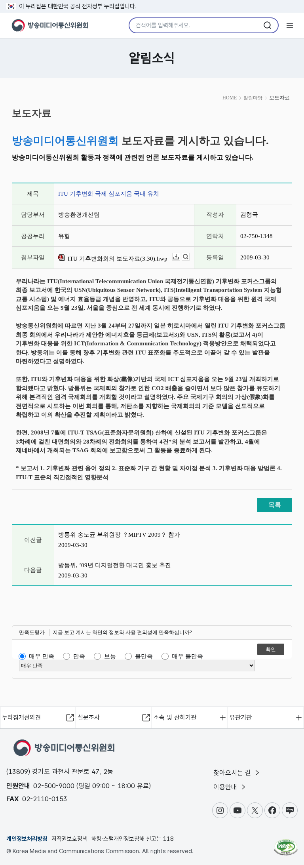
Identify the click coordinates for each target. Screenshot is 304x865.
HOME (229, 98)
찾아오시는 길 (233, 773)
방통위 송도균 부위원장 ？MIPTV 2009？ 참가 (119, 535)
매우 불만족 (187, 656)
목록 (274, 504)
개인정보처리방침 (27, 838)
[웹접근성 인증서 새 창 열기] (286, 844)
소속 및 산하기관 (175, 717)
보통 (110, 656)
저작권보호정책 (69, 838)
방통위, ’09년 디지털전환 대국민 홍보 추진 (114, 565)
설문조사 (89, 717)
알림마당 (252, 98)
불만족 (144, 656)
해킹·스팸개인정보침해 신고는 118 (132, 838)
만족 (79, 656)
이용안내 (226, 787)
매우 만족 (41, 656)
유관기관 (241, 717)
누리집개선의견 (21, 717)
